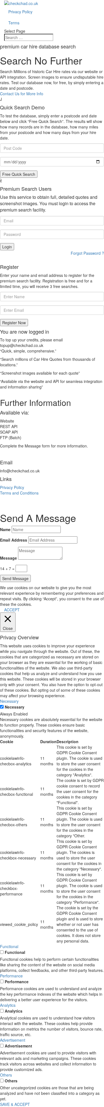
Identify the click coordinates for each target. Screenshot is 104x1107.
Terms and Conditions (19, 493)
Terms (13, 22)
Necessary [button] (9, 701)
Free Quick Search (18, 174)
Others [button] (6, 1075)
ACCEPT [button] (12, 609)
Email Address (13, 540)
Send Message (15, 578)
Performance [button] (11, 976)
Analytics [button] (8, 1005)
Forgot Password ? (87, 253)
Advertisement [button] (12, 1040)
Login (7, 246)
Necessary (14, 707)
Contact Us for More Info (21, 93)
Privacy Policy (20, 11)
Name (5, 529)
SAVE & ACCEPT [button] (15, 1104)
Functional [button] (9, 946)
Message (8, 558)
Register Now (14, 322)
